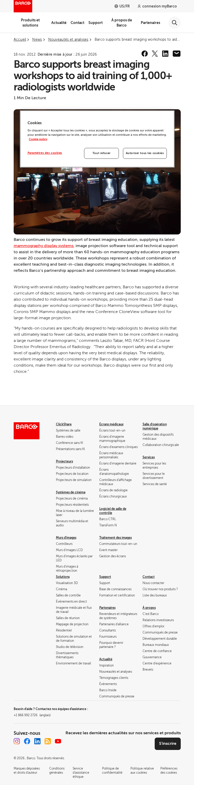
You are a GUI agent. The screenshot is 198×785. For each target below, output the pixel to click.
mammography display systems (43, 245)
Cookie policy (38, 139)
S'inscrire (167, 743)
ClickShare (64, 424)
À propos (149, 608)
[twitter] (155, 53)
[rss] (48, 741)
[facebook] (145, 53)
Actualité (59, 23)
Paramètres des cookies (45, 153)
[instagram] (17, 741)
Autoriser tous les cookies (145, 153)
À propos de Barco (121, 22)
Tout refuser (102, 153)
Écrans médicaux (111, 424)
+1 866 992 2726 (32, 715)
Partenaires (150, 23)
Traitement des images (115, 537)
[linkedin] (165, 53)
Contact (77, 23)
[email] (176, 53)
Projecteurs (64, 461)
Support (95, 23)
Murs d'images (66, 537)
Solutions (63, 577)
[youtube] (58, 741)
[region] (97, 138)
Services (149, 457)
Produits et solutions (30, 22)
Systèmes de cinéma (70, 492)
